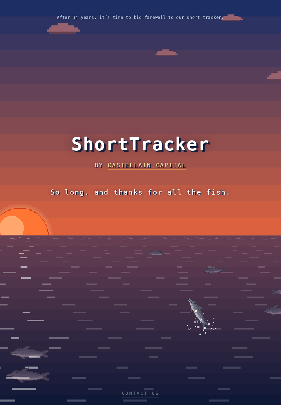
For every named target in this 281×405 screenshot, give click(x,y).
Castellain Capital (147, 165)
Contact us (140, 393)
